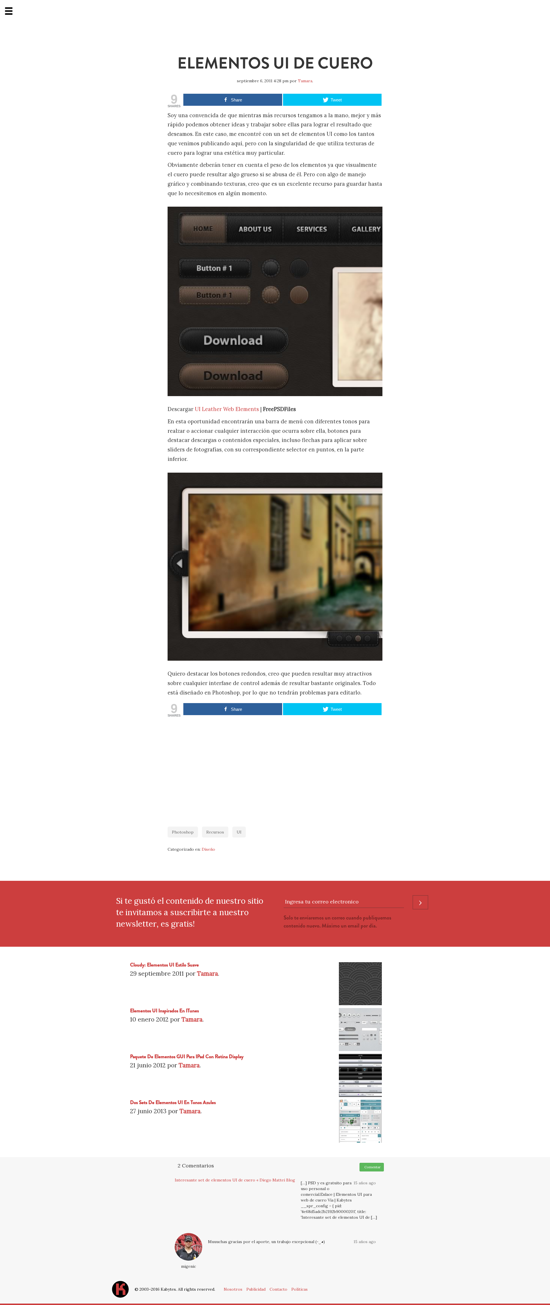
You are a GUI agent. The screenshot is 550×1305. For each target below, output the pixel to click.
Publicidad (256, 1289)
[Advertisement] (275, 769)
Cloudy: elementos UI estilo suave (164, 965)
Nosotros (233, 1289)
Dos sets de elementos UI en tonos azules (173, 1102)
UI (239, 832)
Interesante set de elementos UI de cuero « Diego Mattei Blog (235, 1180)
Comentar (372, 1167)
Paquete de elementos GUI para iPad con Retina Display (186, 1056)
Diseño (208, 849)
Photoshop (183, 832)
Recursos (215, 832)
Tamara (305, 80)
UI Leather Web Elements (227, 409)
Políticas (299, 1289)
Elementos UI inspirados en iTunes (164, 1010)
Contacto (278, 1289)
